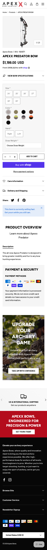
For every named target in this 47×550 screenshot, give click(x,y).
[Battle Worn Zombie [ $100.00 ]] (16, 117)
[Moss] (8, 117)
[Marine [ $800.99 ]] (8, 123)
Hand (8, 128)
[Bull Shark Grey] (8, 112)
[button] (37, 4)
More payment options (23, 171)
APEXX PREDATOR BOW (26, 12)
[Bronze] (31, 112)
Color (8, 108)
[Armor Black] (23, 112)
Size (7, 88)
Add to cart (31, 156)
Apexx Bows (8, 52)
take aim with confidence (23, 371)
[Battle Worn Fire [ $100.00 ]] (31, 117)
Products (12, 12)
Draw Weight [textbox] (11, 140)
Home (5, 12)
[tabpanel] (23, 256)
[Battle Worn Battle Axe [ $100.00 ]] (23, 117)
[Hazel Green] (16, 112)
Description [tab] (8, 246)
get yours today (23, 432)
